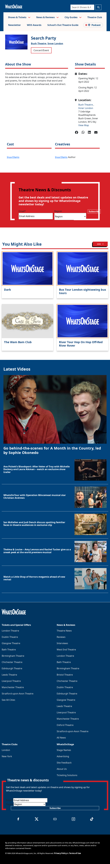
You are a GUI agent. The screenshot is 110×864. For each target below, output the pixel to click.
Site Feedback (64, 762)
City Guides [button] (71, 17)
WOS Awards (34, 25)
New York (7, 756)
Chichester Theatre (12, 662)
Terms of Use (75, 853)
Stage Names (64, 750)
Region (58, 211)
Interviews (62, 643)
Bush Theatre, (39, 43)
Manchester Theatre (13, 687)
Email (22, 211)
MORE (99, 244)
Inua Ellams (13, 157)
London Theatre (10, 630)
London (6, 750)
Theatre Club (94, 17)
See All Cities (8, 699)
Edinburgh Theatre (12, 668)
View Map (83, 125)
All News (61, 737)
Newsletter (14, 25)
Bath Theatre (9, 649)
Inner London (55, 43)
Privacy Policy (60, 853)
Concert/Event (41, 50)
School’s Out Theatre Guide (62, 25)
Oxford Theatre (65, 725)
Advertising (63, 756)
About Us (62, 768)
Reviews (61, 637)
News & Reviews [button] (45, 17)
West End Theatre (66, 649)
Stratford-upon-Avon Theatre (17, 693)
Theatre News (64, 630)
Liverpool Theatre (11, 681)
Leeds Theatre (9, 674)
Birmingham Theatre (13, 655)
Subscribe (94, 211)
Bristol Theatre (65, 674)
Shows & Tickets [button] (17, 17)
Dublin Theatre (10, 637)
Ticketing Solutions (67, 775)
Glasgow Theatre (11, 643)
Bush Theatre (85, 104)
